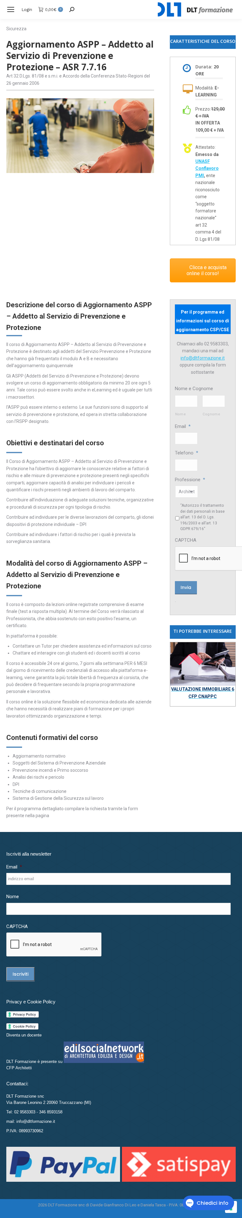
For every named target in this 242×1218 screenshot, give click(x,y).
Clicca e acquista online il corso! (207, 270)
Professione (190, 479)
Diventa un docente (24, 1035)
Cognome (211, 414)
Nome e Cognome (194, 388)
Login (26, 9)
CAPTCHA (185, 540)
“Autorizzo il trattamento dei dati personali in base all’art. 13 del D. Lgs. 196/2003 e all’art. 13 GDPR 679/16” (202, 517)
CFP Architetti (19, 1067)
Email (183, 426)
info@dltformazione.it (203, 358)
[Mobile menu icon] (10, 9)
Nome (180, 414)
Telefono (186, 453)
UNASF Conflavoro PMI (207, 168)
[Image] (202, 664)
